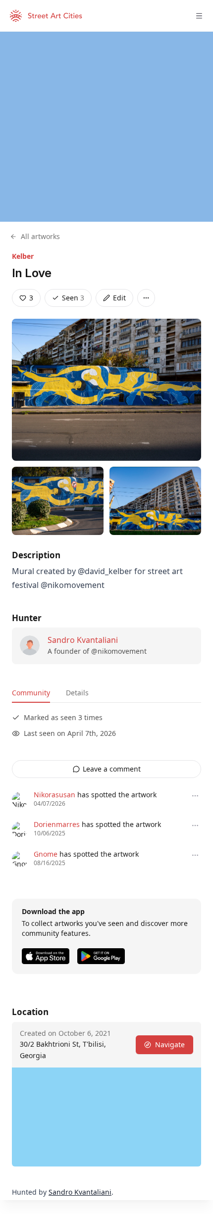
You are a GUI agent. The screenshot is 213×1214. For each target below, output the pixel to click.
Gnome (45, 854)
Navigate (170, 1044)
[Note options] (195, 796)
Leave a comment (112, 769)
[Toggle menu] (199, 16)
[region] (106, 127)
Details (77, 692)
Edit (119, 297)
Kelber (23, 256)
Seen (73, 297)
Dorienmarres (57, 824)
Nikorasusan (54, 794)
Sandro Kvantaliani (83, 639)
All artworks (40, 236)
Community (31, 692)
